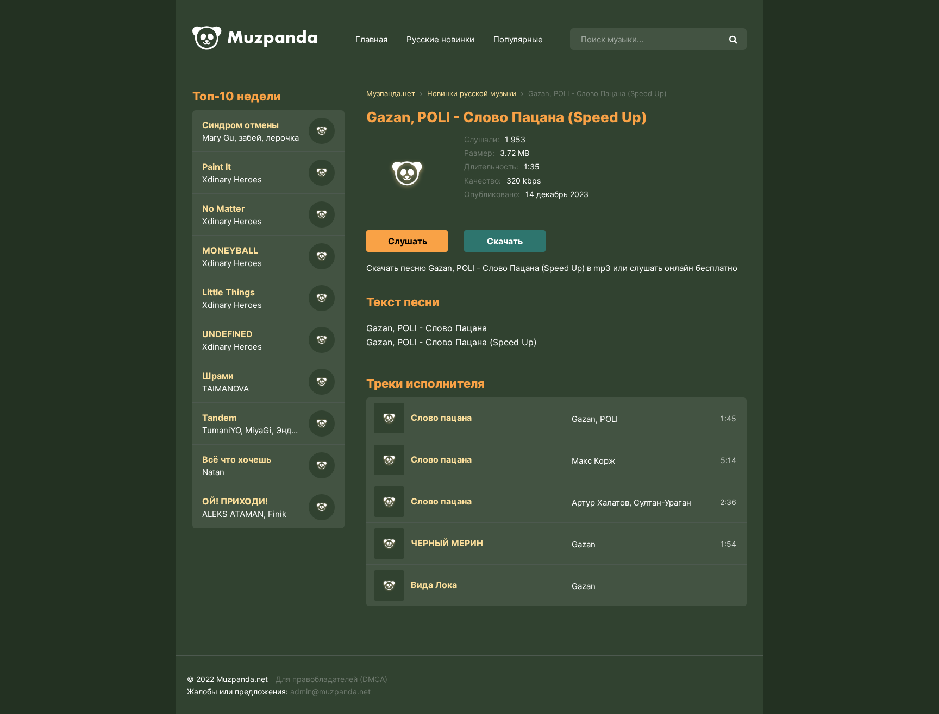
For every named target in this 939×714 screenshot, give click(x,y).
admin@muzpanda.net (330, 691)
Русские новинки (440, 39)
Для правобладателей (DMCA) (331, 679)
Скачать (505, 241)
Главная (371, 39)
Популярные (518, 39)
